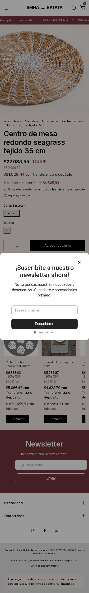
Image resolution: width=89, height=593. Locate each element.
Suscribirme (44, 323)
